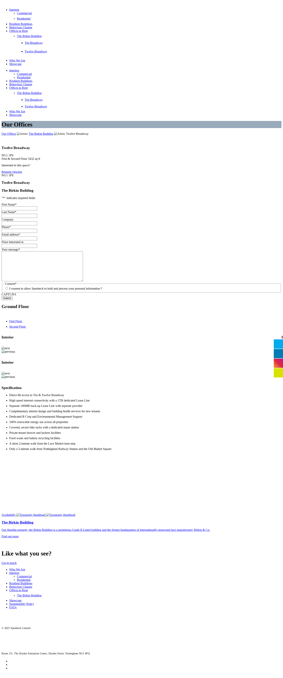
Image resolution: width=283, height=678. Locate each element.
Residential (23, 18)
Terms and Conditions (22, 668)
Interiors (14, 9)
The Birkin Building (29, 36)
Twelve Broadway (36, 51)
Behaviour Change (20, 27)
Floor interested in (12, 242)
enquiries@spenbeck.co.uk (16, 636)
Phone (6, 227)
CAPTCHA (9, 294)
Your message (11, 249)
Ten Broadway (34, 42)
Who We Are (17, 60)
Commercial (24, 13)
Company (7, 219)
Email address (11, 234)
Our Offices (9, 133)
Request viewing (12, 171)
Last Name (9, 212)
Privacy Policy (18, 661)
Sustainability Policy (21, 604)
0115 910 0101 (10, 645)
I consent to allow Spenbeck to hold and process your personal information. (55, 288)
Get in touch (9, 563)
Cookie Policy (18, 664)
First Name (9, 204)
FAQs (13, 607)
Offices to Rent (18, 30)
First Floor (16, 321)
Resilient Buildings (20, 24)
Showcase (15, 64)
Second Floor (17, 326)
